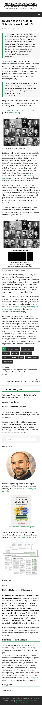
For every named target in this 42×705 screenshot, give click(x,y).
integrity (14, 353)
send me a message (18, 432)
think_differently (32, 357)
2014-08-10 (7, 29)
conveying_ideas (13, 349)
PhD (21, 357)
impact (6, 353)
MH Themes (26, 698)
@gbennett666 (14, 113)
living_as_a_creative (10, 357)
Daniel (16, 29)
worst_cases (8, 362)
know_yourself (26, 353)
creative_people (27, 349)
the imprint (6, 415)
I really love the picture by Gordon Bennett (20, 110)
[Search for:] (21, 439)
